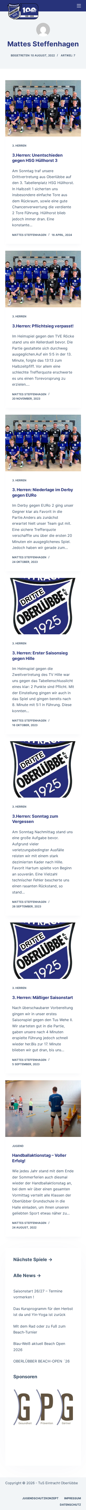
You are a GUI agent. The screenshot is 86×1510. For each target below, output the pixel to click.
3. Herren (19, 145)
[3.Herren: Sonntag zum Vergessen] (43, 769)
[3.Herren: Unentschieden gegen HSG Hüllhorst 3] (43, 108)
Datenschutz (70, 1504)
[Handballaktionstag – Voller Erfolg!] (43, 1108)
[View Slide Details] (43, 1407)
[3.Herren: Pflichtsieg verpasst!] (43, 279)
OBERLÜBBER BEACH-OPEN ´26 (41, 1361)
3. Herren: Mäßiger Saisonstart (42, 997)
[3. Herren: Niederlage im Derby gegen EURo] (43, 443)
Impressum (72, 1498)
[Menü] (79, 6)
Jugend (18, 1146)
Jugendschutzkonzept (40, 1498)
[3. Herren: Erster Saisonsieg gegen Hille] (43, 606)
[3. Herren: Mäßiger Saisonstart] (43, 950)
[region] (43, 1419)
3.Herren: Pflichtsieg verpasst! (43, 326)
